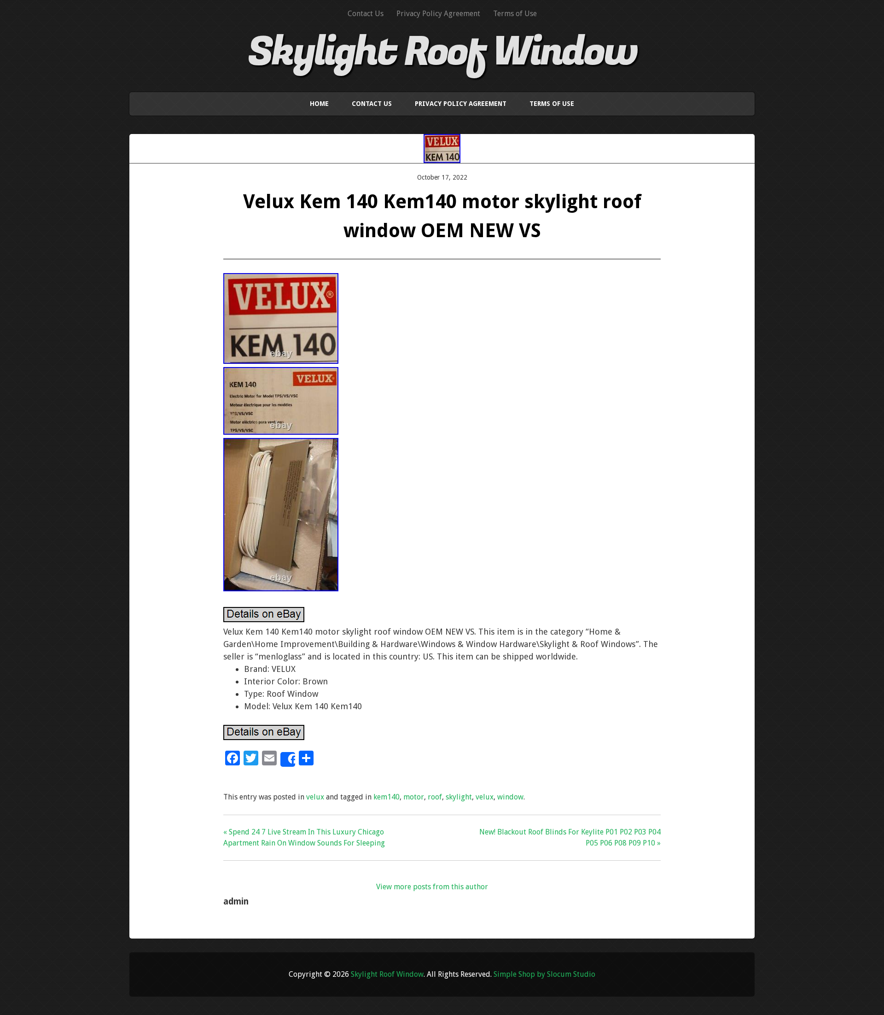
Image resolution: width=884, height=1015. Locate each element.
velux (315, 797)
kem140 (386, 797)
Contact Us (366, 13)
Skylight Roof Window (442, 52)
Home (319, 103)
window (510, 797)
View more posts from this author (432, 886)
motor (413, 797)
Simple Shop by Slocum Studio (544, 974)
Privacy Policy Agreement (438, 13)
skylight (459, 797)
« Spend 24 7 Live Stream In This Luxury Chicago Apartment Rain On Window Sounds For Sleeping (304, 837)
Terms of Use (515, 13)
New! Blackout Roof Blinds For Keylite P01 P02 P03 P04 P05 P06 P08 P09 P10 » (570, 837)
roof (435, 797)
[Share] (288, 759)
